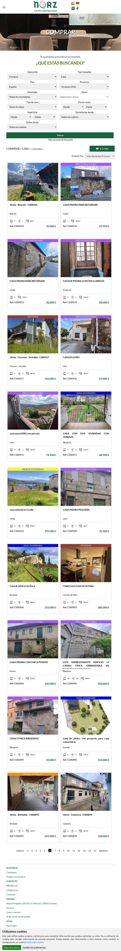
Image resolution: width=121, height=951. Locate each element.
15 (95, 850)
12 (79, 850)
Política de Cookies (35, 942)
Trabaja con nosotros (16, 877)
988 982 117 (12, 885)
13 (84, 850)
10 (68, 850)
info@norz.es (12, 890)
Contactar (11, 894)
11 (73, 850)
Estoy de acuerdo (11, 947)
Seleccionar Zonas (69, 96)
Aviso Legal (11, 925)
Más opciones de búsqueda (60, 139)
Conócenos (11, 872)
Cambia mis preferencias (34, 947)
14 (89, 850)
